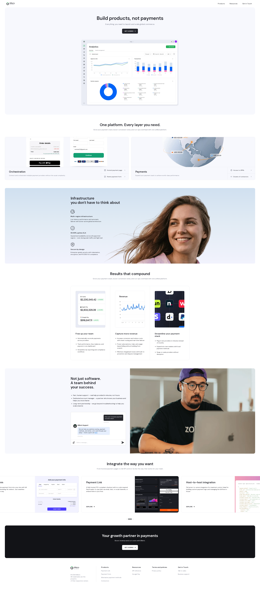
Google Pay (136, 574)
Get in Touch (247, 4)
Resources (233, 4)
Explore (89, 507)
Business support (183, 574)
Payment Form (106, 574)
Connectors (105, 581)
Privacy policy (156, 571)
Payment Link (105, 571)
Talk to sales (182, 571)
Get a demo (129, 547)
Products (221, 4)
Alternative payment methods (111, 577)
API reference (136, 571)
